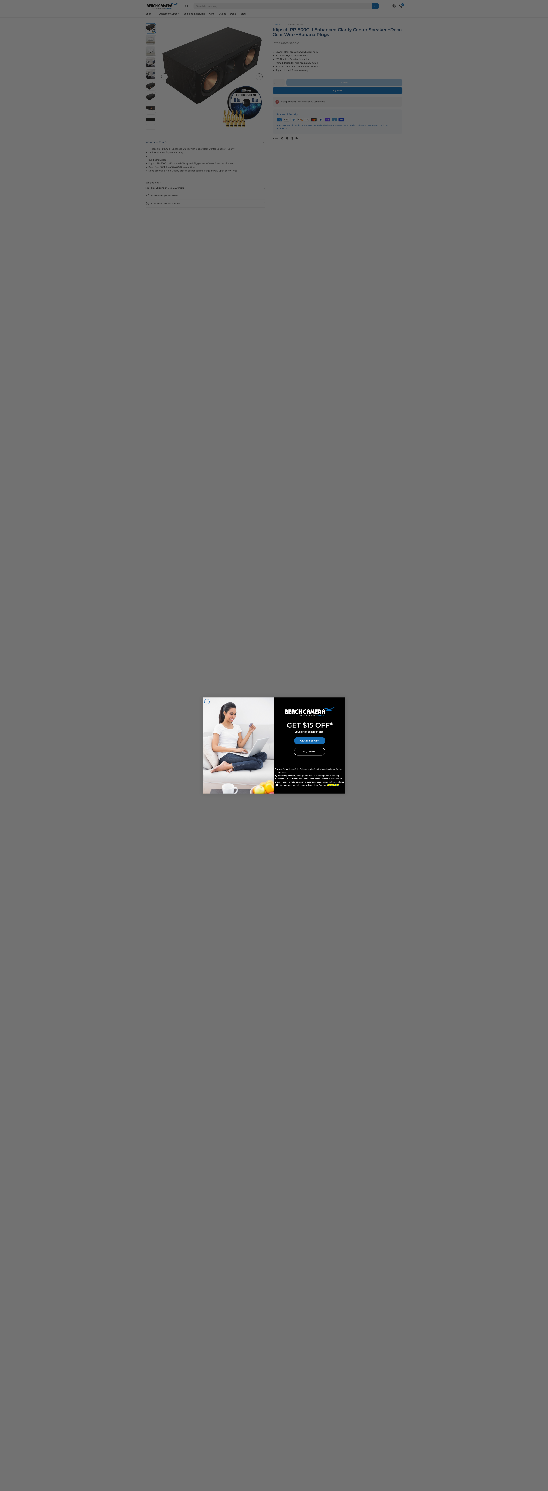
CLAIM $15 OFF (309, 740)
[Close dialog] (206, 701)
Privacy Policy (333, 785)
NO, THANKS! (309, 751)
